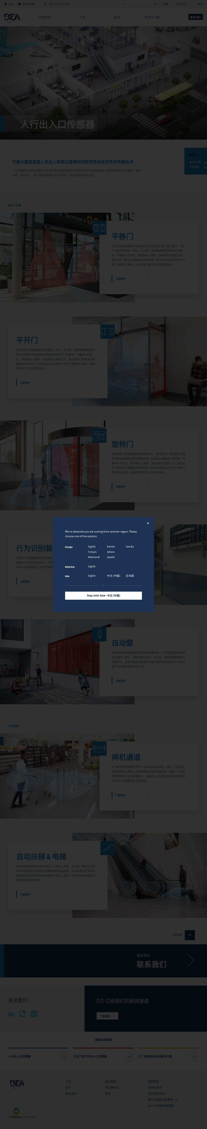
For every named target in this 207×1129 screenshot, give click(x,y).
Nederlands (94, 557)
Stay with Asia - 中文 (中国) (103, 595)
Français (92, 552)
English (92, 546)
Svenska (130, 546)
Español (111, 557)
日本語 (130, 575)
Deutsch (111, 546)
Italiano (111, 552)
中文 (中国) (114, 575)
